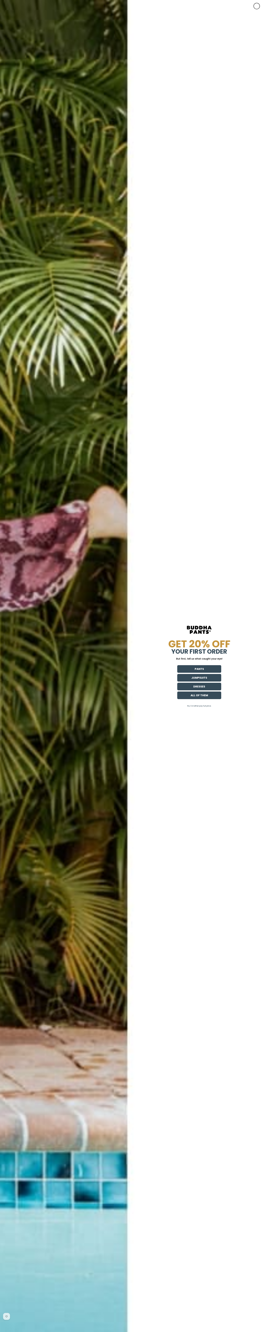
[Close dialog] (257, 6)
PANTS (199, 669)
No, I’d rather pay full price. (199, 706)
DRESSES (199, 686)
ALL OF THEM (199, 695)
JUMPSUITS (199, 678)
